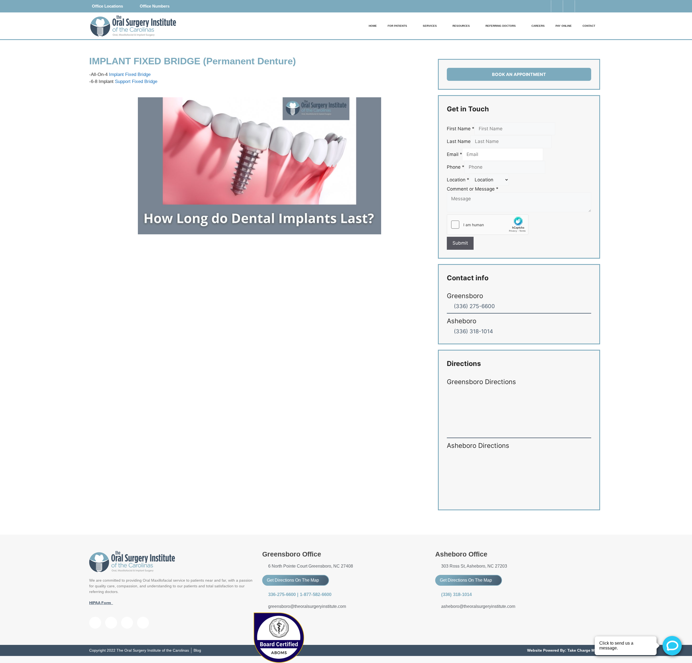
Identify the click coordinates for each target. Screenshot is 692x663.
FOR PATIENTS (397, 25)
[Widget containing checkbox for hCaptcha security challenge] (487, 224)
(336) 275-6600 (474, 306)
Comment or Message (472, 189)
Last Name (459, 141)
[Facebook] (95, 623)
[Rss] (143, 623)
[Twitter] (569, 6)
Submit (460, 243)
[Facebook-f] (557, 6)
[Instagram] (581, 6)
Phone (455, 167)
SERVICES (430, 25)
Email (454, 154)
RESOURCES (461, 25)
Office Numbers (154, 6)
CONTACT (589, 25)
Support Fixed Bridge (136, 81)
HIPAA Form (101, 603)
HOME (373, 25)
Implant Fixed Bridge (130, 74)
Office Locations (107, 6)
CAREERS (538, 25)
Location (458, 179)
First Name (460, 128)
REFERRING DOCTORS (500, 25)
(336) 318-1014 (473, 331)
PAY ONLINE (563, 25)
